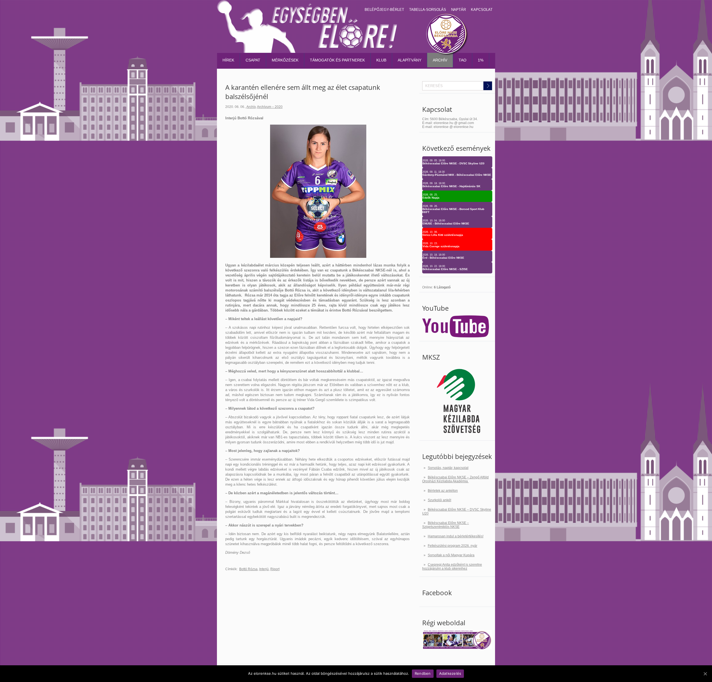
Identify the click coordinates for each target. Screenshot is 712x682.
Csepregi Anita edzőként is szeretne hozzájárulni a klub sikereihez (452, 566)
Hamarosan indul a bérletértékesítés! (455, 536)
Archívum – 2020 (270, 107)
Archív (440, 60)
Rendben (423, 673)
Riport (275, 569)
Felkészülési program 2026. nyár (452, 546)
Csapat (253, 60)
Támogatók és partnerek (337, 60)
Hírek (228, 60)
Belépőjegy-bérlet (384, 10)
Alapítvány (409, 60)
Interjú (264, 569)
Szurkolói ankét (439, 500)
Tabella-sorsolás (427, 10)
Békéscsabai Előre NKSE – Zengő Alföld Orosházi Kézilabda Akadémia (455, 479)
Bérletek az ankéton (443, 491)
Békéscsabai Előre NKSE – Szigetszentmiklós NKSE (445, 525)
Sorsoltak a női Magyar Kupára (451, 555)
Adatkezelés (450, 673)
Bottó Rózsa (248, 569)
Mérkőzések (285, 60)
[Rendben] (705, 673)
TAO (462, 60)
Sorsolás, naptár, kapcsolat (448, 468)
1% (480, 60)
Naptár (458, 10)
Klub (381, 60)
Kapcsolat (482, 10)
